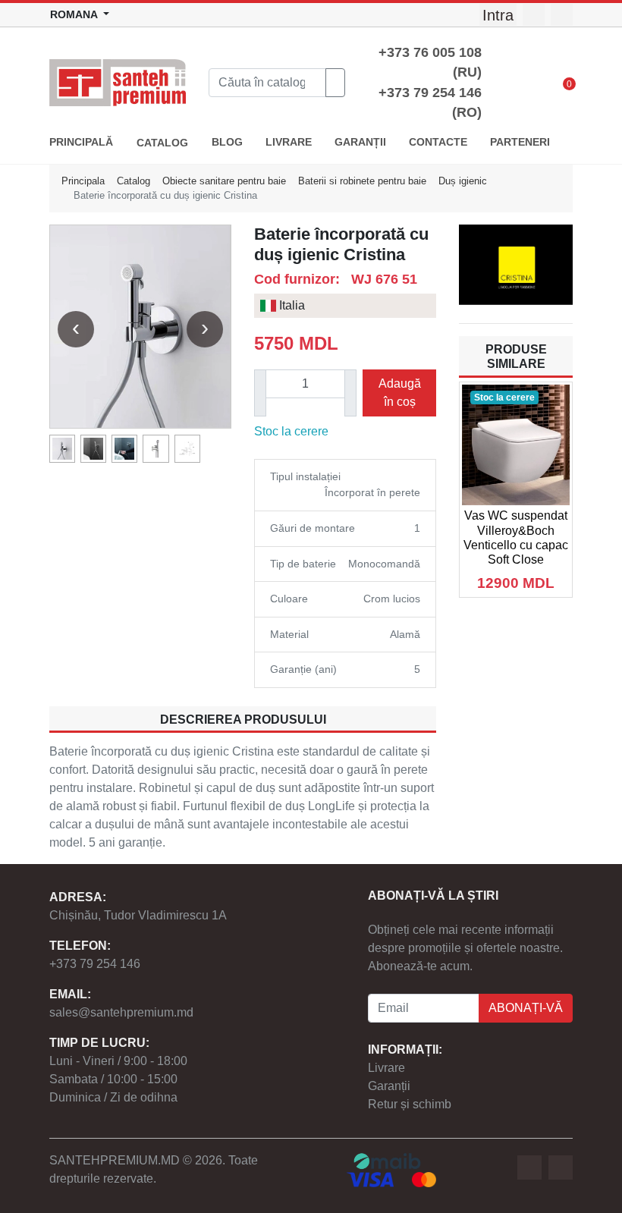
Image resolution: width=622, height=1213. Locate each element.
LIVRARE (288, 142)
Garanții (389, 1085)
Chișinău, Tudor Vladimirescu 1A (138, 915)
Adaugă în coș (400, 392)
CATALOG (162, 143)
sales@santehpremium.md (121, 1012)
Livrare (386, 1067)
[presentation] (76, 329)
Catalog (133, 181)
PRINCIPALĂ (81, 142)
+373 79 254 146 (94, 963)
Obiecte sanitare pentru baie (224, 181)
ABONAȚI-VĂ (525, 1007)
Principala (83, 181)
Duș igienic (462, 181)
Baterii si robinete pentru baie (362, 181)
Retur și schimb (409, 1104)
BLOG (227, 142)
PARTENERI (520, 142)
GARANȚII (360, 142)
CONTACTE (438, 142)
